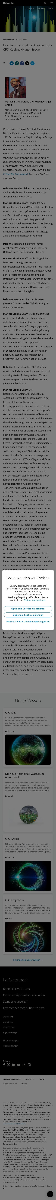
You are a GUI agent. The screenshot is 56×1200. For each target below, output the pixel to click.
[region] (28, 600)
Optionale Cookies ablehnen (28, 614)
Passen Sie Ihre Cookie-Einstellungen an (28, 621)
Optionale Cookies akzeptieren (28, 608)
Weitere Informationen (35, 600)
